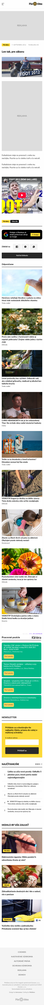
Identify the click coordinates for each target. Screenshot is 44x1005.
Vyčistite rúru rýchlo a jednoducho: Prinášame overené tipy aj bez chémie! (19, 927)
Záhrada (6, 885)
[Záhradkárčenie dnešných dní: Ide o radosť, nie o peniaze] (22, 876)
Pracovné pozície (11, 637)
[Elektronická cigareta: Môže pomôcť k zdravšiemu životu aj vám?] (22, 842)
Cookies (22, 952)
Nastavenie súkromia (22, 957)
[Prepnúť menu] (3, 4)
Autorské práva (22, 961)
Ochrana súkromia (22, 966)
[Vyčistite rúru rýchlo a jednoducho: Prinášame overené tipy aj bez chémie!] (22, 910)
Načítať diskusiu (22, 255)
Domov (22, 975)
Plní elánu (6, 45)
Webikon (32, 992)
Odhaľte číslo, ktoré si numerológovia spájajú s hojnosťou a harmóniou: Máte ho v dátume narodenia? (23, 786)
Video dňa (15, 221)
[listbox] (35, 764)
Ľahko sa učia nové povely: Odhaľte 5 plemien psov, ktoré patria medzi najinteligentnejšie (24, 775)
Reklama (22, 970)
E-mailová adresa (11, 738)
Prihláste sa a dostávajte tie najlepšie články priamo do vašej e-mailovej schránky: (21, 730)
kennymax (19, 992)
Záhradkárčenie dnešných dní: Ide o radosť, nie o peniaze (21, 892)
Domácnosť (7, 919)
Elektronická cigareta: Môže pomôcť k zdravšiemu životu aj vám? (19, 858)
